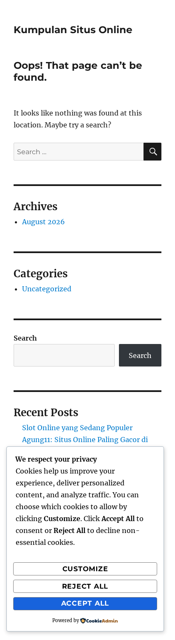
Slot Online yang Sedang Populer (77, 427)
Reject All (85, 586)
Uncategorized (46, 289)
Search (25, 338)
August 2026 (43, 221)
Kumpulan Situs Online (73, 30)
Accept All (85, 603)
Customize (85, 569)
